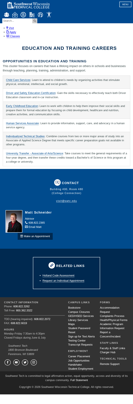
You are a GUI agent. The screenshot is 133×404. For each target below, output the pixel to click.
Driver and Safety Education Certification (30, 93)
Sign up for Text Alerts (81, 336)
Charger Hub (107, 352)
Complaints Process (112, 316)
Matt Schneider (38, 212)
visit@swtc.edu (66, 201)
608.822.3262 (21, 306)
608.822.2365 (36, 222)
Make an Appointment (36, 236)
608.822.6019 (19, 323)
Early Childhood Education (22, 106)
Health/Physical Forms (113, 320)
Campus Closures (79, 311)
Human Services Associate (22, 123)
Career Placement (79, 356)
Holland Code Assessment (58, 275)
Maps (71, 324)
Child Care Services (18, 80)
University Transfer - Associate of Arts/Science (34, 153)
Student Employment (80, 368)
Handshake (75, 364)
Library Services (78, 320)
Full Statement (79, 380)
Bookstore (74, 307)
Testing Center (77, 340)
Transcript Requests (80, 344)
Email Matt (35, 227)
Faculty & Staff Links (112, 348)
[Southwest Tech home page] (28, 10)
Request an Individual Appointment (63, 280)
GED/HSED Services (81, 316)
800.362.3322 (24, 310)
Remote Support (110, 364)
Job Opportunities (79, 360)
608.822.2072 (42, 319)
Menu (125, 4)
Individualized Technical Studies (25, 136)
